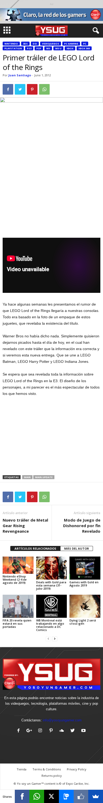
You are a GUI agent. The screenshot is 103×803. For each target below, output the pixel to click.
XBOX (70, 48)
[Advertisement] (51, 199)
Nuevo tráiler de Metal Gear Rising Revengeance (25, 525)
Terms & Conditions (46, 769)
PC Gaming (71, 43)
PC (84, 43)
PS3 (29, 48)
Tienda (21, 769)
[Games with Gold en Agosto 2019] (84, 568)
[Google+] (30, 731)
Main (27, 477)
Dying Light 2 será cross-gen (82, 621)
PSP (38, 48)
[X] (51, 796)
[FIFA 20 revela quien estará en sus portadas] (18, 606)
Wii (48, 48)
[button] (95, 31)
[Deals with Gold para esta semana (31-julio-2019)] (51, 568)
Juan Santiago (19, 75)
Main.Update (44, 477)
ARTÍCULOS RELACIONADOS (35, 548)
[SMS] (66, 796)
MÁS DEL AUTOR (76, 548)
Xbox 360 (84, 48)
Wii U (58, 48)
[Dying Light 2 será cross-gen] (84, 606)
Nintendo (11, 43)
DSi (35, 43)
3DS (25, 43)
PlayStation (13, 48)
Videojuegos (50, 43)
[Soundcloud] (63, 731)
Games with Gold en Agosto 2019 (84, 583)
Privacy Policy (76, 769)
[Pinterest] (52, 731)
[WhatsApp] (36, 796)
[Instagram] (41, 731)
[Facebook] (19, 731)
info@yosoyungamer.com (62, 720)
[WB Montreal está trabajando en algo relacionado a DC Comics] (51, 606)
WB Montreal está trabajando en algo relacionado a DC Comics (50, 625)
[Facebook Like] (81, 796)
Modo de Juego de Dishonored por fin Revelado (81, 525)
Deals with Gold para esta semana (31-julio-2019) (51, 585)
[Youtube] (84, 731)
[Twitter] (73, 731)
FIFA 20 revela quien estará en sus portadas (17, 623)
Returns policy (51, 776)
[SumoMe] (95, 796)
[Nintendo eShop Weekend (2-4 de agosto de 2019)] (18, 565)
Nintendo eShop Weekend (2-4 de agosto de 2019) (15, 579)
